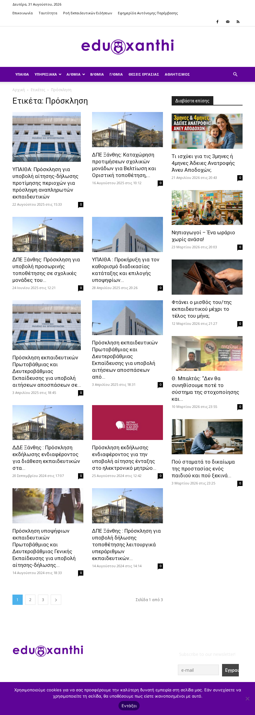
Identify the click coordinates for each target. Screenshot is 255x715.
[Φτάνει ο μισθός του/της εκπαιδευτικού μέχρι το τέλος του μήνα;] (207, 277)
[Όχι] (247, 698)
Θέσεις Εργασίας (143, 74)
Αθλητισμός (177, 74)
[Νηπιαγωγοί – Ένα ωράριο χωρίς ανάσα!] (207, 207)
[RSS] (238, 21)
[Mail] (227, 21)
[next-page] (56, 600)
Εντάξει (129, 705)
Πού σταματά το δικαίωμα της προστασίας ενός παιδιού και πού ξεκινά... (203, 469)
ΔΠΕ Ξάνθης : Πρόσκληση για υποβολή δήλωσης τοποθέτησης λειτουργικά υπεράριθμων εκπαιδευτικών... (126, 544)
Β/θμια (97, 74)
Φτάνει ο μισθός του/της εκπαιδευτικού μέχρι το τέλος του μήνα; (202, 309)
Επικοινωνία (22, 13)
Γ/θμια (116, 74)
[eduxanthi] (127, 47)
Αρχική (18, 89)
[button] (235, 74)
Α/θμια (74, 74)
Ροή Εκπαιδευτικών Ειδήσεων (87, 13)
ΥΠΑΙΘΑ (22, 74)
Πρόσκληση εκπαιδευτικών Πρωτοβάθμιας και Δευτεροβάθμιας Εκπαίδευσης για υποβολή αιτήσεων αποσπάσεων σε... (46, 371)
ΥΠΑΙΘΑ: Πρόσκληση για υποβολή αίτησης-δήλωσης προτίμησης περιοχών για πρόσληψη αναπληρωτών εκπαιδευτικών (45, 183)
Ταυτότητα (48, 13)
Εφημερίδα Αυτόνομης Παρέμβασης (148, 13)
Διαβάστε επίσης (192, 100)
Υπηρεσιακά (46, 74)
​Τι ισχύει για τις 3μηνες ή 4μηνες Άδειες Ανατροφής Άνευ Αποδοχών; (203, 163)
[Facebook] (217, 21)
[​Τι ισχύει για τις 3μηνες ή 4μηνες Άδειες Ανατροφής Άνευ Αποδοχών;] (207, 131)
